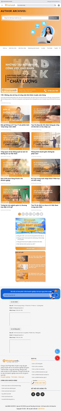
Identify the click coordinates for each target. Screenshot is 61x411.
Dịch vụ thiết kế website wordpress (40, 374)
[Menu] (2, 5)
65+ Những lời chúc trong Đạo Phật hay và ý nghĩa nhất (37, 274)
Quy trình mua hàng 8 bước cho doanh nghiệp (12, 179)
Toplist (56, 48)
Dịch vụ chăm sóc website (38, 369)
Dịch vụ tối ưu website (37, 366)
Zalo (38, 394)
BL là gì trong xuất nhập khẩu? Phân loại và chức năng (45, 179)
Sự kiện (43, 48)
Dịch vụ (5, 48)
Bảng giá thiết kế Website (53, 1)
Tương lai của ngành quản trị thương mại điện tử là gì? (14, 206)
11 (38, 214)
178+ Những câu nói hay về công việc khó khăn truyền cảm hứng (23, 95)
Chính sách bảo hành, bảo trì (8, 391)
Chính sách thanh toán (7, 396)
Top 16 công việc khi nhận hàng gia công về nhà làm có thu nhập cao (45, 126)
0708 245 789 (19, 310)
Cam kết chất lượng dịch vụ (8, 399)
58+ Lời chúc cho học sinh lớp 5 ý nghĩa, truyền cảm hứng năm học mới (37, 266)
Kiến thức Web (22, 48)
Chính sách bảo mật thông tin (9, 388)
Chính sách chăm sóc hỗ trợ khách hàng (11, 385)
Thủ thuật (49, 48)
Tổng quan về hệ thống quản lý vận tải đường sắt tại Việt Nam (14, 153)
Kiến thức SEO (12, 48)
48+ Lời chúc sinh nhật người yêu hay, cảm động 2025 (37, 256)
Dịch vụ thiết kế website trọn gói (39, 372)
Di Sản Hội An (40, 409)
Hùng (31, 11)
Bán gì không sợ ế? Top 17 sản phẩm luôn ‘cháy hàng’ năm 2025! (15, 126)
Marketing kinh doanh (33, 48)
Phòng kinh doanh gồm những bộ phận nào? (42, 153)
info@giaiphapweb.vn (18, 308)
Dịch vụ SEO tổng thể (37, 363)
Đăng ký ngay (30, 248)
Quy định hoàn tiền (6, 393)
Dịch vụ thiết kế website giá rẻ (39, 377)
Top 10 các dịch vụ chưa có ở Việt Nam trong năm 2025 (44, 206)
